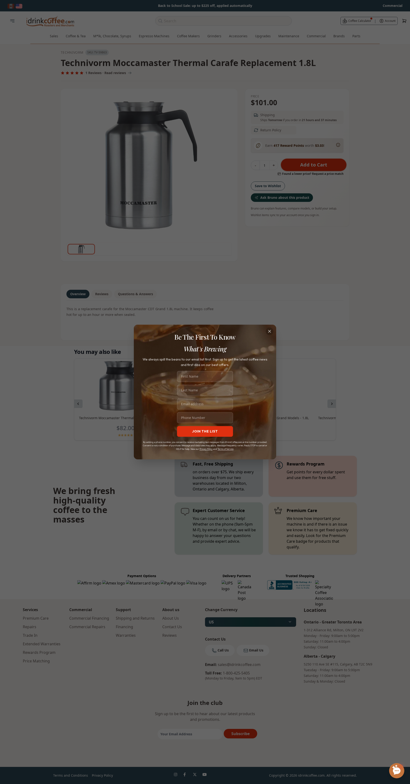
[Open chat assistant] (396, 770)
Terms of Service (225, 449)
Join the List (205, 431)
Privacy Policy (206, 449)
